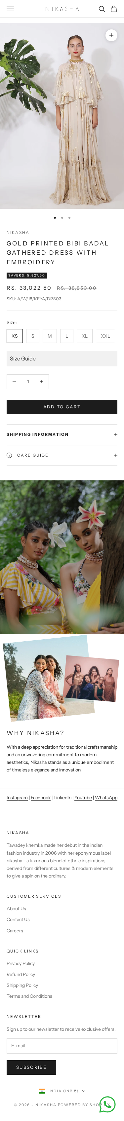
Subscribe (31, 1067)
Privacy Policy (21, 963)
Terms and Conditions (29, 996)
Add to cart (62, 406)
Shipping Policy (22, 985)
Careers (15, 931)
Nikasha (18, 232)
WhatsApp (106, 798)
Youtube (83, 798)
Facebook (41, 798)
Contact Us (18, 919)
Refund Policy (21, 974)
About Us (16, 909)
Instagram (17, 798)
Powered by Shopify (84, 1104)
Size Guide (23, 358)
